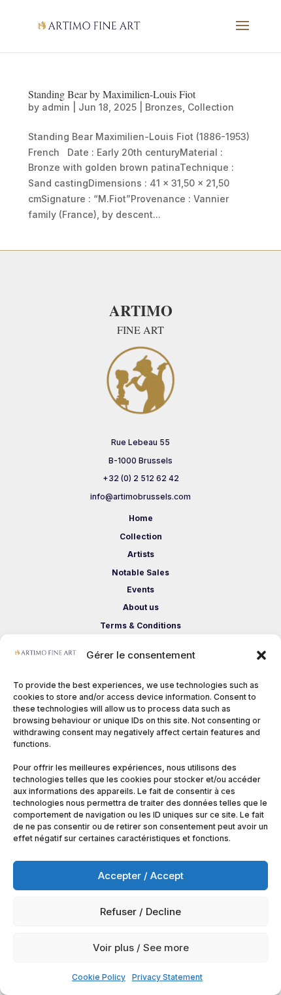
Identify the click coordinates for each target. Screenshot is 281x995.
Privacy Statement (167, 977)
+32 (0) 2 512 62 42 (141, 478)
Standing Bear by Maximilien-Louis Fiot (111, 94)
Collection (211, 107)
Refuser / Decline (140, 911)
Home (141, 518)
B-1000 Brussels (140, 460)
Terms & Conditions (140, 625)
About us (141, 607)
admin (56, 107)
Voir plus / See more (141, 947)
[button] (261, 655)
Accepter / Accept (141, 875)
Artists (140, 554)
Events (140, 589)
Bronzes (163, 107)
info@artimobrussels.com (140, 496)
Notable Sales (140, 572)
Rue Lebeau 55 (140, 442)
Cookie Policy (98, 977)
